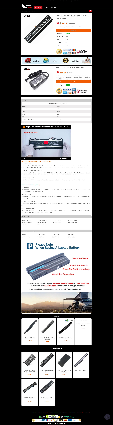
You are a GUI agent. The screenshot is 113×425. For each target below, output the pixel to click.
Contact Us (76, 0)
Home (24, 11)
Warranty (56, 412)
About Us (49, 0)
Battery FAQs (80, 412)
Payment (55, 0)
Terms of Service (63, 412)
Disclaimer (87, 412)
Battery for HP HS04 (30, 337)
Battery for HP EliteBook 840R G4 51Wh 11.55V (64, 371)
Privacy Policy (72, 412)
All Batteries (38, 7)
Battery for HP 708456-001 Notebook (29, 398)
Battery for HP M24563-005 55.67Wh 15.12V (46, 398)
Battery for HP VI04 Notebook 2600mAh (48, 338)
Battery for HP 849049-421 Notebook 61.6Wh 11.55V (29, 371)
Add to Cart (73, 30)
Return (50, 412)
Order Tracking (69, 0)
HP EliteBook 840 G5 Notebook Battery (46, 371)
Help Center (54, 7)
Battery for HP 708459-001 (81, 370)
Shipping (61, 0)
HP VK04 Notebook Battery (65, 337)
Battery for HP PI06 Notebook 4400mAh (83, 324)
